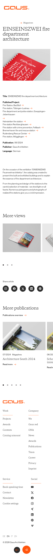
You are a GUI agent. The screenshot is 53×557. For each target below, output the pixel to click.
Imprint (32, 468)
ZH (15, 536)
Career (32, 457)
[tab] (3, 265)
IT (12, 536)
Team (31, 452)
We (30, 418)
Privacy (32, 463)
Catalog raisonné (11, 435)
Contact (7, 492)
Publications (34, 446)
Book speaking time (13, 487)
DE (4, 536)
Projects (7, 418)
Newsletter (8, 498)
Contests (7, 430)
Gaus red (33, 424)
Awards (6, 424)
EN (8, 536)
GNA (31, 430)
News (31, 435)
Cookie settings (11, 503)
